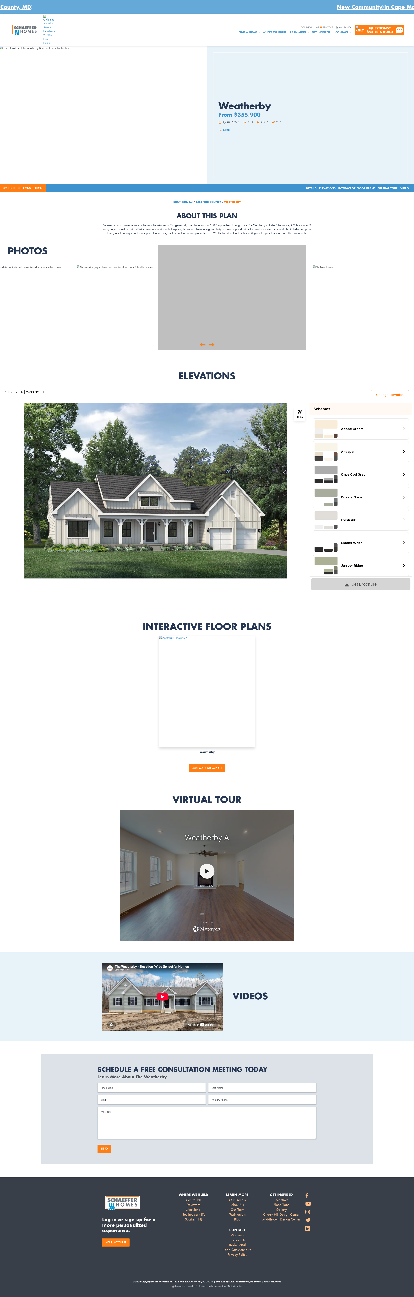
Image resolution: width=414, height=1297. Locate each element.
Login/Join (306, 27)
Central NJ (193, 1200)
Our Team (237, 1210)
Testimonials (237, 1214)
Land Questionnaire (237, 1250)
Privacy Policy (237, 1255)
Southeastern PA (193, 1214)
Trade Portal (237, 1245)
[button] (203, 344)
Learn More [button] (298, 32)
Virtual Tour (388, 188)
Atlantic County (208, 202)
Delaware (193, 1205)
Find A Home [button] (248, 32)
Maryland (193, 1210)
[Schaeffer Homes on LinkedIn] (308, 1229)
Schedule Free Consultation (22, 188)
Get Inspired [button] (321, 32)
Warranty (345, 27)
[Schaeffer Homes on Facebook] (308, 1196)
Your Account (116, 1242)
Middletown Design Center (281, 1219)
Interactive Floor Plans (356, 188)
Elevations (327, 188)
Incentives (281, 1200)
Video (404, 188)
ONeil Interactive (234, 1286)
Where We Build (274, 32)
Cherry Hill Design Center (281, 1214)
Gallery (281, 1210)
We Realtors (324, 27)
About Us (237, 1205)
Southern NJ (183, 202)
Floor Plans (281, 1205)
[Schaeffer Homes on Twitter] (308, 1220)
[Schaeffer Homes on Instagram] (308, 1212)
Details (311, 188)
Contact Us (237, 1240)
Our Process (237, 1200)
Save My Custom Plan (207, 768)
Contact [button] (342, 32)
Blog (237, 1219)
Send (104, 1148)
